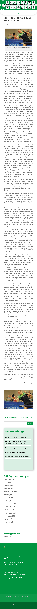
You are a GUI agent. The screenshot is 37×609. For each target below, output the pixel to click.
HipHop (6, 501)
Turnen (6, 519)
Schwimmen (8, 510)
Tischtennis (16, 24)
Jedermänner (8, 504)
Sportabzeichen (9, 513)
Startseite (8, 596)
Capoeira (7, 489)
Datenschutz (26, 596)
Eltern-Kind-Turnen (10, 492)
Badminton (8, 483)
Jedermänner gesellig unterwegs (16, 448)
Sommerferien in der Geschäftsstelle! (17, 456)
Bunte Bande (8, 486)
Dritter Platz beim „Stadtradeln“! (15, 452)
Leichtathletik (8, 507)
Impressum (17, 599)
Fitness (6, 495)
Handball (7, 498)
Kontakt (16, 596)
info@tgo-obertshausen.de (16, 574)
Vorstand (7, 522)
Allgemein (7, 479)
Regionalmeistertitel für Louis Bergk (16, 437)
